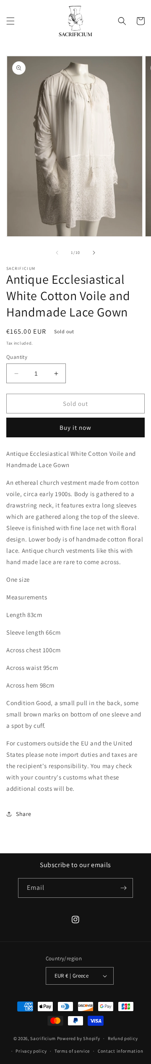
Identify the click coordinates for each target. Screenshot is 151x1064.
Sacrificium (43, 1038)
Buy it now (75, 427)
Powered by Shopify (78, 1038)
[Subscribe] (123, 888)
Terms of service (72, 1051)
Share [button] (23, 814)
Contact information (120, 1051)
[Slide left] (57, 252)
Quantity (16, 357)
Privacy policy (31, 1051)
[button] (10, 21)
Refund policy (123, 1038)
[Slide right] (94, 252)
